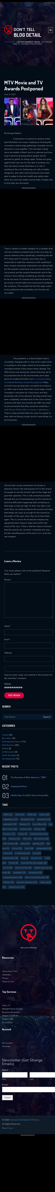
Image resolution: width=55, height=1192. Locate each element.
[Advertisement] (27, 216)
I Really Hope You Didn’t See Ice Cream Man (29, 795)
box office (39, 824)
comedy (25, 829)
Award (5, 735)
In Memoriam (7, 752)
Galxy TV (6, 1005)
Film (27, 838)
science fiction (23, 867)
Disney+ (9, 834)
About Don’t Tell (9, 971)
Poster (13, 863)
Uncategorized (8, 758)
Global (5, 748)
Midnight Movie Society (12, 1009)
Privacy (5, 978)
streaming (35, 872)
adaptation (10, 819)
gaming (38, 843)
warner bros (16, 887)
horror (17, 848)
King (24, 858)
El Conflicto (7, 1022)
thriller (9, 882)
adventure (27, 819)
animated (43, 819)
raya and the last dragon (33, 863)
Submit (7, 1097)
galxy (25, 843)
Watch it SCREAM (10, 1015)
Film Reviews (8, 745)
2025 (20, 814)
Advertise (6, 974)
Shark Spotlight (9, 755)
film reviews (10, 843)
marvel (36, 858)
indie (8, 853)
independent (44, 848)
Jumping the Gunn (19, 786)
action (44, 814)
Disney (40, 829)
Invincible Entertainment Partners (24, 1120)
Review (7, 579)
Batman (25, 824)
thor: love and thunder (36, 877)
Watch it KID (7, 1019)
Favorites (6, 1046)
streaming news (13, 877)
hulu (29, 848)
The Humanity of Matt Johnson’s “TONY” (29, 777)
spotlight (19, 872)
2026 (32, 814)
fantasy (14, 838)
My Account (7, 1043)
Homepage (9, 42)
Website (8, 652)
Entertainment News (29, 42)
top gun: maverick (27, 882)
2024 (8, 814)
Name (7, 626)
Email (7, 639)
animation (10, 824)
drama (22, 834)
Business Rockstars (11, 1012)
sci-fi (8, 867)
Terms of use (8, 981)
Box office (6, 738)
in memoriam (22, 853)
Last (31, 1079)
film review (41, 838)
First (4, 1079)
